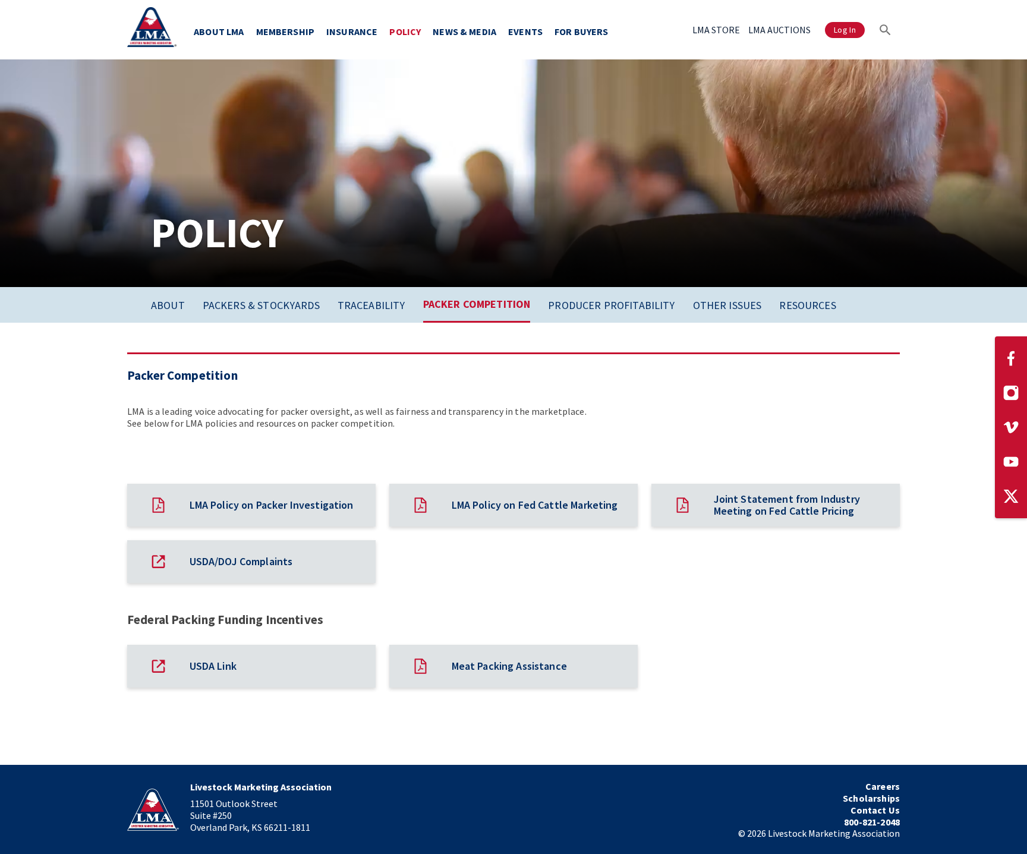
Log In (845, 29)
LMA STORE (716, 30)
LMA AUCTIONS (779, 30)
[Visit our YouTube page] (1010, 462)
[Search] (885, 29)
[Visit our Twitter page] (1010, 496)
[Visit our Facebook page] (1010, 358)
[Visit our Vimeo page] (1010, 427)
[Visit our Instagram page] (1010, 393)
